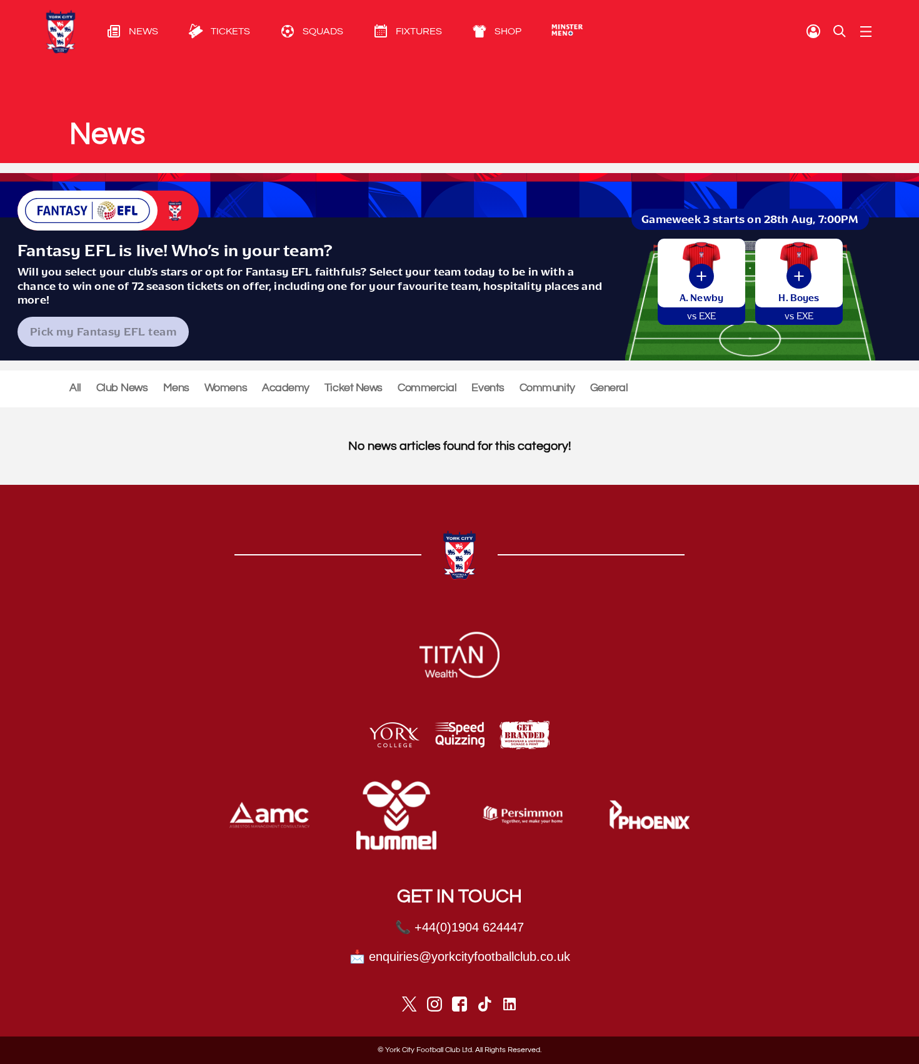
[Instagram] (434, 1004)
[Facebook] (459, 1004)
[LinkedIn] (509, 1004)
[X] (409, 1004)
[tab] (117, 31)
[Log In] (813, 31)
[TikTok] (484, 1004)
